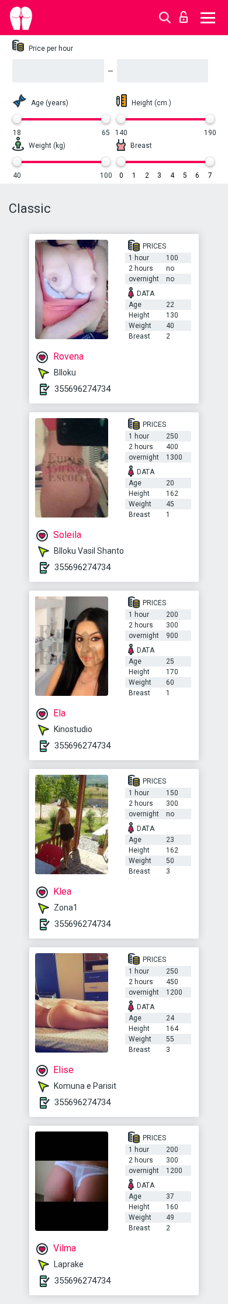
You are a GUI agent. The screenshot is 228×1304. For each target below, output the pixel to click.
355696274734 (82, 389)
